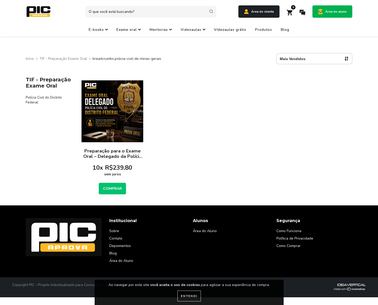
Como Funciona (288, 230)
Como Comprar (288, 245)
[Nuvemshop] (350, 289)
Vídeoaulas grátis (230, 29)
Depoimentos (120, 245)
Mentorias (159, 29)
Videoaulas (192, 29)
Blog (285, 29)
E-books (97, 29)
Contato (115, 238)
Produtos (263, 29)
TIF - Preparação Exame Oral (63, 58)
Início (30, 58)
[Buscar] (211, 11)
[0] (289, 14)
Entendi (189, 296)
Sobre (114, 230)
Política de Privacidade (294, 238)
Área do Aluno (121, 260)
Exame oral (127, 29)
